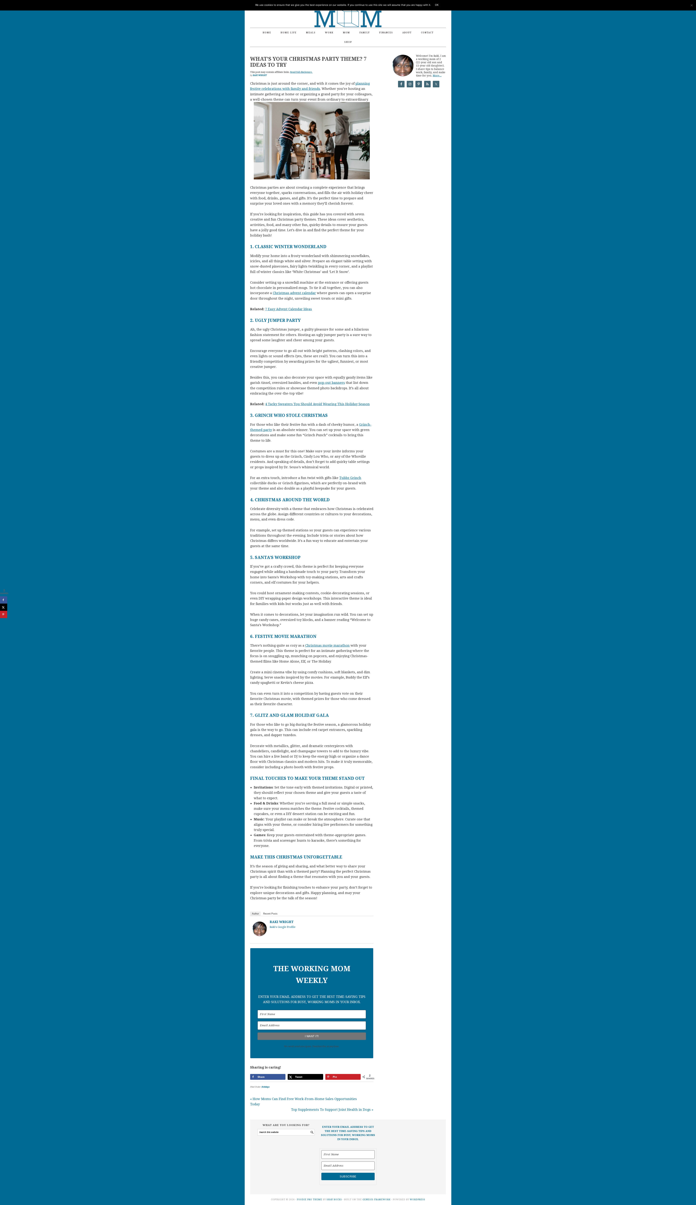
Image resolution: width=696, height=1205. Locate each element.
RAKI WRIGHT (282, 922)
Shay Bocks (334, 1199)
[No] (691, 5)
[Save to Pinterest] (3, 614)
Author (255, 913)
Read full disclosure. (301, 72)
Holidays (266, 1087)
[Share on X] (3, 607)
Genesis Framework (376, 1199)
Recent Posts (270, 913)
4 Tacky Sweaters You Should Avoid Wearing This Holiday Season (317, 404)
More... (437, 75)
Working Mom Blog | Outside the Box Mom (348, 12)
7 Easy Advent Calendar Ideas (288, 309)
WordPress (417, 1199)
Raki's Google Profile (282, 927)
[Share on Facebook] (3, 600)
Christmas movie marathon (327, 645)
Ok (437, 5)
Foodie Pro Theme (309, 1199)
